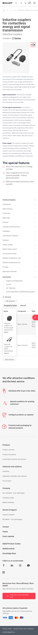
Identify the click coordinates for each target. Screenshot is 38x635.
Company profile (8, 498)
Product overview (8, 450)
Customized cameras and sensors (14, 459)
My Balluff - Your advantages (12, 519)
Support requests (8, 515)
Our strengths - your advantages (14, 493)
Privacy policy (7, 629)
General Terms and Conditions (23, 629)
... (11, 9)
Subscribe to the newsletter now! (19, 596)
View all (23, 306)
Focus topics (7, 481)
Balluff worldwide (8, 502)
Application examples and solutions (15, 476)
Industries (6, 471)
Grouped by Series (10, 306)
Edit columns (10, 301)
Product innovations (9, 454)
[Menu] (34, 3)
